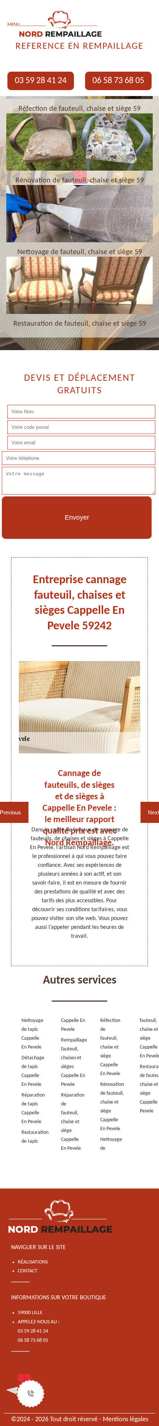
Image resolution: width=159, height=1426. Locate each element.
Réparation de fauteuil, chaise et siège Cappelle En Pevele (69, 1121)
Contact (27, 1271)
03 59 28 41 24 (41, 80)
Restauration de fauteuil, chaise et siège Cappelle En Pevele (148, 1089)
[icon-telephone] (30, 1394)
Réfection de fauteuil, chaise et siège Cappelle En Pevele (108, 1047)
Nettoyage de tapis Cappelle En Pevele (29, 1034)
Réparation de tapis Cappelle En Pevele (29, 1108)
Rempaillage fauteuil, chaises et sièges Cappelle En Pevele (69, 1062)
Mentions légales (125, 1419)
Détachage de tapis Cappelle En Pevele (29, 1071)
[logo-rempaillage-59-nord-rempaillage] (61, 1217)
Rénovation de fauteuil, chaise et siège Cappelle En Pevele (108, 1107)
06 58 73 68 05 (118, 80)
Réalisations (33, 1262)
